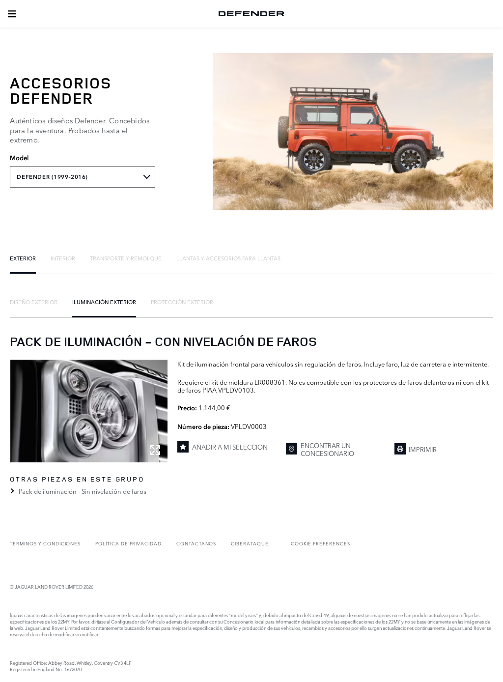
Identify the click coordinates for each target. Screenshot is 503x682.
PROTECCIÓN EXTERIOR (182, 302)
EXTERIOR (23, 258)
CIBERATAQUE (249, 543)
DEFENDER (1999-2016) (52, 176)
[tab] (23, 258)
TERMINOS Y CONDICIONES (45, 543)
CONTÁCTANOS (196, 543)
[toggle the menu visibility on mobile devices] (12, 14)
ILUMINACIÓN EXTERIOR (104, 302)
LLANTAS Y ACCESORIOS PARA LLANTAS (228, 258)
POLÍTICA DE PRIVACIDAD (128, 543)
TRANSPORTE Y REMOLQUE (126, 258)
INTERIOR (63, 258)
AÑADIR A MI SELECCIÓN (230, 446)
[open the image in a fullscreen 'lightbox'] (89, 411)
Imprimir (423, 449)
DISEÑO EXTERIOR (33, 302)
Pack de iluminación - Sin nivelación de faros (82, 490)
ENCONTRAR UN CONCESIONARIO (327, 449)
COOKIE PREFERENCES (320, 543)
